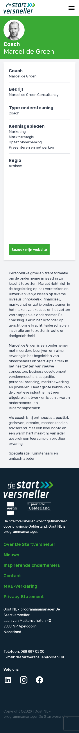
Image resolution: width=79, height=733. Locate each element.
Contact (12, 575)
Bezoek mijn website (29, 249)
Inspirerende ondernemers (32, 565)
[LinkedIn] (8, 680)
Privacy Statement (24, 596)
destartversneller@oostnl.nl (40, 657)
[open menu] (71, 8)
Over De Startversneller (29, 544)
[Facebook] (39, 680)
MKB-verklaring (20, 586)
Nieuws (11, 554)
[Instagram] (23, 680)
